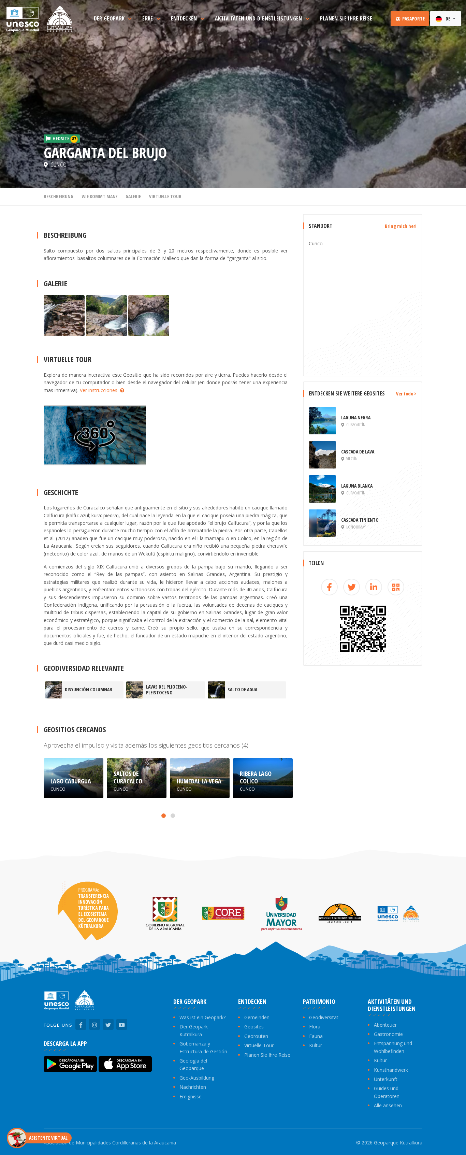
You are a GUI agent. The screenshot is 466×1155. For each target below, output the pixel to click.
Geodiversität (323, 1017)
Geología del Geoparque (193, 1064)
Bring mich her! (401, 226)
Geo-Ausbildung (196, 1077)
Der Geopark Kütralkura (193, 1030)
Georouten (256, 1036)
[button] (163, 816)
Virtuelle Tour (165, 196)
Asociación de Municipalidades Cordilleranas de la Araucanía (110, 1142)
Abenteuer (385, 1025)
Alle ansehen (388, 1105)
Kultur (315, 1045)
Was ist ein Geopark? (202, 1017)
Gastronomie (388, 1034)
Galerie (133, 196)
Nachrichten (192, 1087)
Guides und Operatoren (386, 1092)
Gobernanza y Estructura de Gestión (203, 1047)
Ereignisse (190, 1096)
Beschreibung (58, 196)
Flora (314, 1026)
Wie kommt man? (99, 196)
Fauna (316, 1036)
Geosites (254, 1026)
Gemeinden (257, 1017)
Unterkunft (385, 1079)
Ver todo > (406, 393)
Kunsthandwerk (391, 1070)
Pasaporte (413, 18)
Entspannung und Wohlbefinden (393, 1047)
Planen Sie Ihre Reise (267, 1055)
